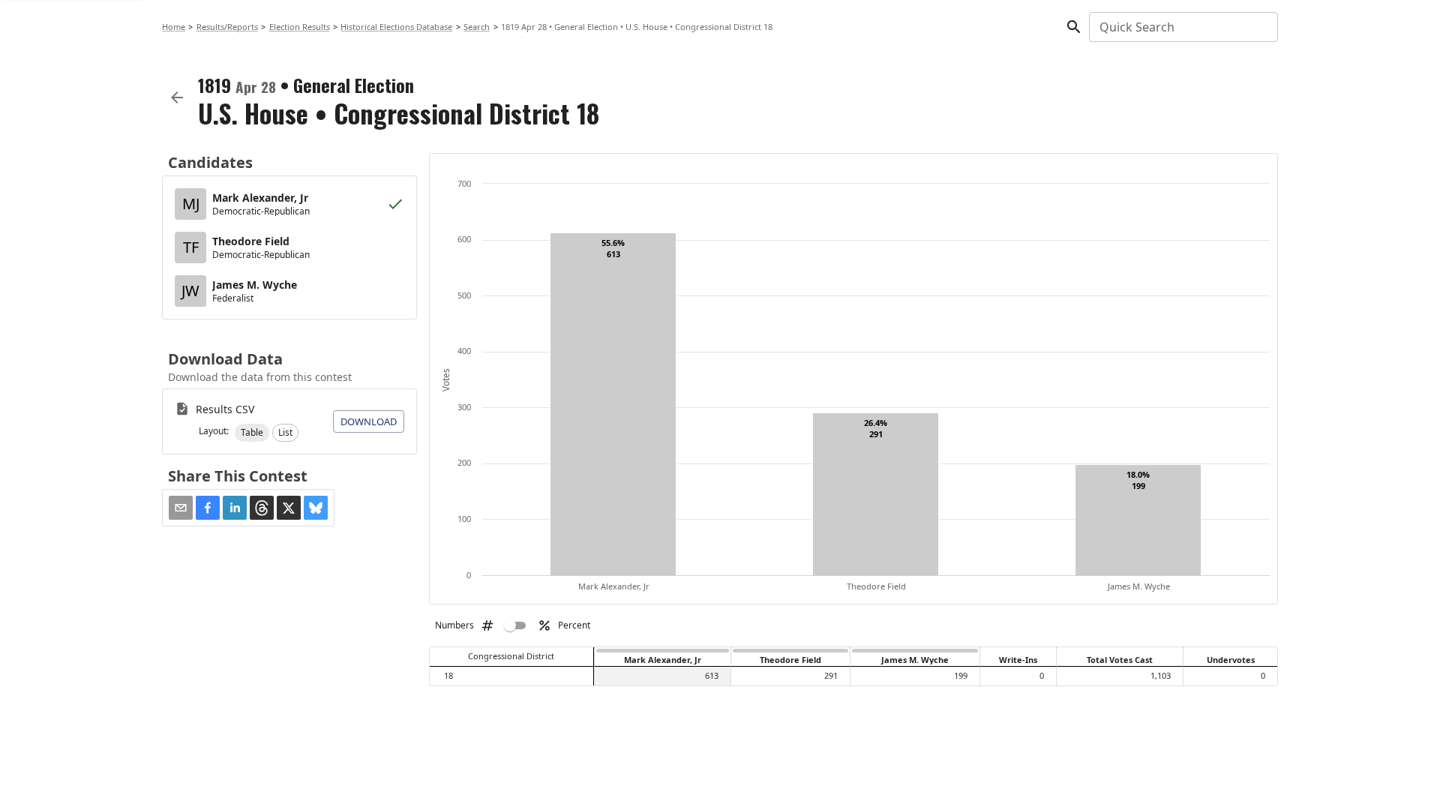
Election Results (299, 26)
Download (368, 421)
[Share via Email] (181, 508)
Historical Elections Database (396, 26)
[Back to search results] (177, 97)
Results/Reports (227, 26)
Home (173, 26)
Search (477, 26)
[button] (252, 433)
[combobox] (1182, 27)
